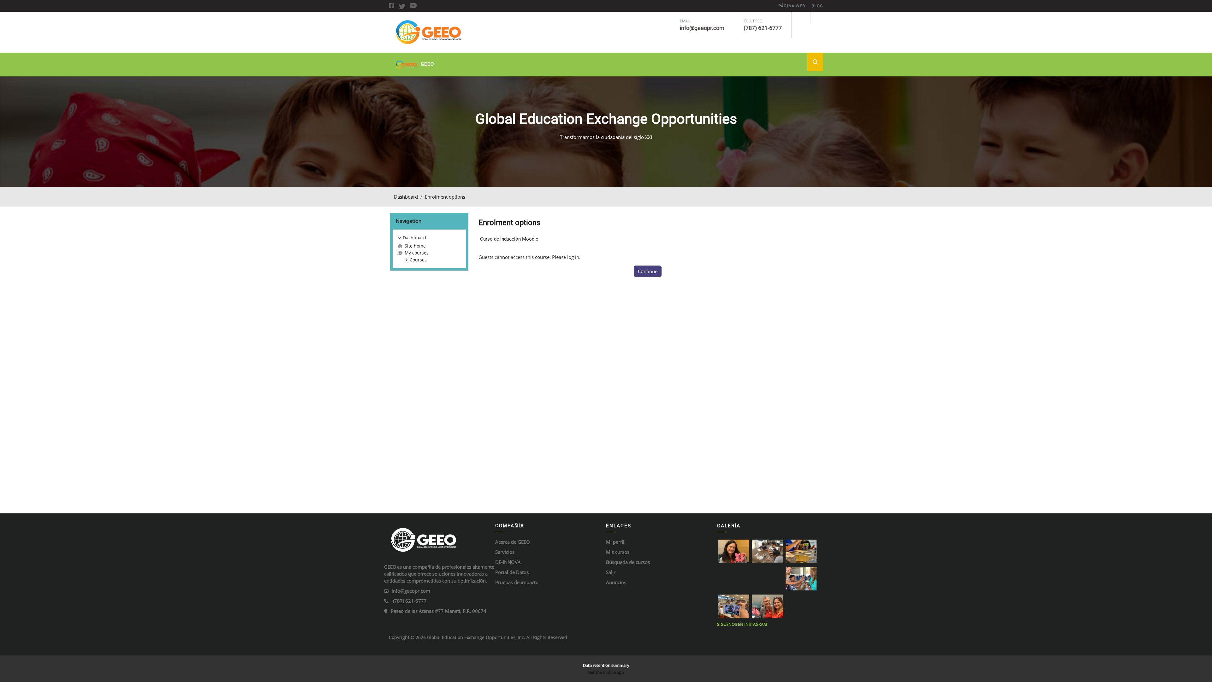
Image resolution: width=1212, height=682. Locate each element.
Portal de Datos (512, 572)
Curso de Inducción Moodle (509, 239)
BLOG (817, 5)
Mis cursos (617, 552)
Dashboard (406, 197)
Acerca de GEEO (512, 542)
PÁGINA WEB (791, 5)
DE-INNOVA (508, 562)
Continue (647, 271)
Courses (418, 260)
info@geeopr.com (411, 591)
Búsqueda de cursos (628, 562)
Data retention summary (606, 665)
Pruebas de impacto (516, 582)
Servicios (504, 552)
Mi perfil (615, 542)
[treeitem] (429, 248)
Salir (610, 572)
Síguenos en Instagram (742, 624)
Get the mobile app (606, 672)
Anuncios (616, 582)
